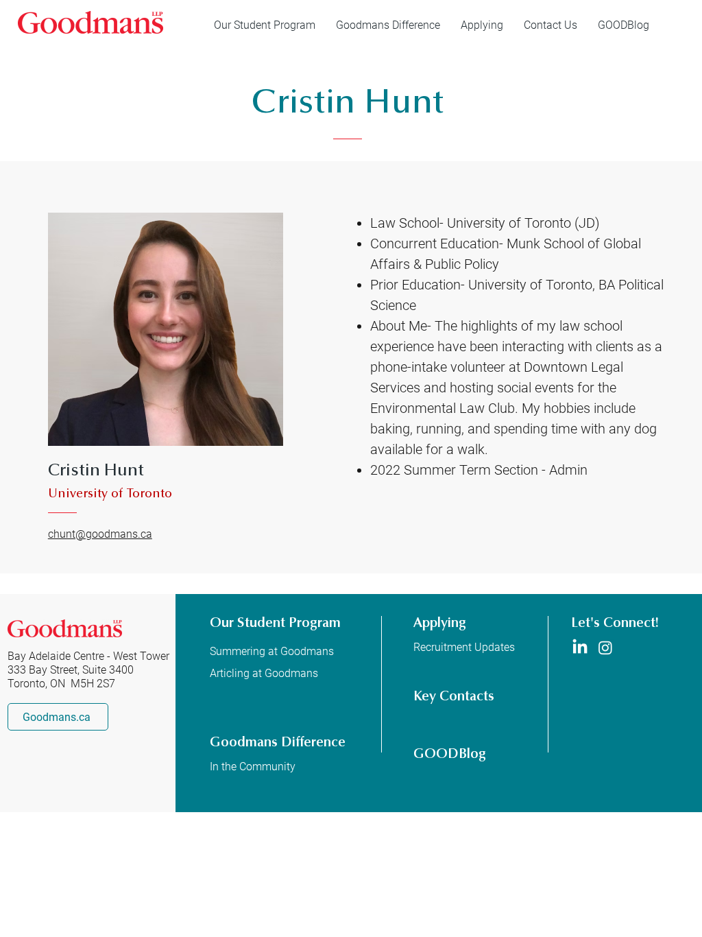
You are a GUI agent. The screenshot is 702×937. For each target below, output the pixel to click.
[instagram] (605, 647)
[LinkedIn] (580, 647)
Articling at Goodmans (264, 673)
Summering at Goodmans (272, 651)
